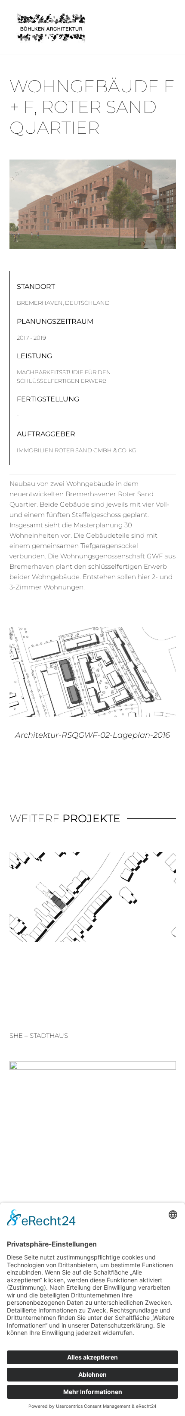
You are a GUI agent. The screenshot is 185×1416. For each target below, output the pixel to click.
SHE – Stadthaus (38, 1035)
